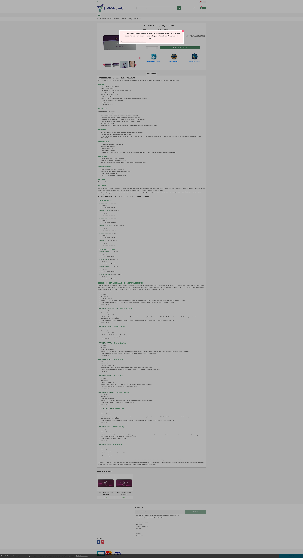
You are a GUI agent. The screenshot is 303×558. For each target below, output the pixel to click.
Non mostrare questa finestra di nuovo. (134, 42)
